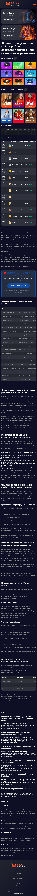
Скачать (18, 886)
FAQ (18, 883)
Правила (18, 873)
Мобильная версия (18, 878)
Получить (7, 19)
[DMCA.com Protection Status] (18, 894)
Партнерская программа (18, 880)
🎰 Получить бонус (18, 285)
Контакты (18, 875)
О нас (18, 870)
